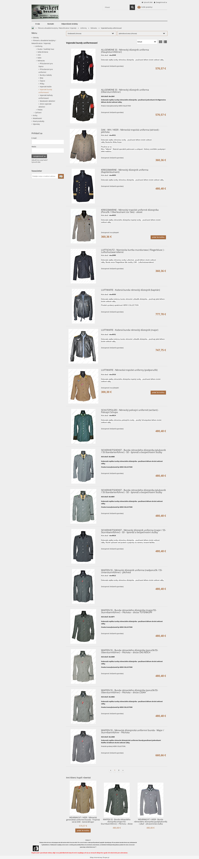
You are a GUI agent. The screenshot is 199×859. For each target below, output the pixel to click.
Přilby (42, 84)
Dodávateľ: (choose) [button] (74, 33)
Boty (41, 78)
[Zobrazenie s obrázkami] (160, 42)
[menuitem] (38, 23)
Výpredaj (36, 124)
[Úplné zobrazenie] (165, 42)
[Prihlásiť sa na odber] (61, 176)
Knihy (35, 115)
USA (39, 55)
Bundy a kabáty (46, 75)
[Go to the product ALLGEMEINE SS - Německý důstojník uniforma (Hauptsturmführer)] (83, 66)
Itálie (39, 58)
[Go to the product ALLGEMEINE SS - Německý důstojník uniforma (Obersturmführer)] (83, 106)
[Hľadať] (132, 7)
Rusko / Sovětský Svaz (46, 49)
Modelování (37, 118)
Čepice (42, 81)
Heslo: (34, 146)
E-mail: (34, 138)
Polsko (40, 110)
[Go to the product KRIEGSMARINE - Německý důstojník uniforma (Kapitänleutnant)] (83, 186)
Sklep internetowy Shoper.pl (99, 857)
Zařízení (38, 112)
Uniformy (38, 46)
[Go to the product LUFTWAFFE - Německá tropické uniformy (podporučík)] (83, 386)
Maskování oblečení (47, 101)
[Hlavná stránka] (45, 11)
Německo (41, 61)
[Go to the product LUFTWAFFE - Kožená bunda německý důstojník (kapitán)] (83, 306)
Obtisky (36, 37)
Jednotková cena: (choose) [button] (128, 33)
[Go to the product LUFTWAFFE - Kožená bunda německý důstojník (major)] (83, 346)
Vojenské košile (45, 86)
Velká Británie (43, 52)
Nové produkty (38, 121)
